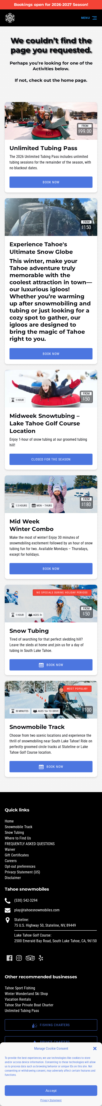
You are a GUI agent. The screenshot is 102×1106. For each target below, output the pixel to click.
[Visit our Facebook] (9, 958)
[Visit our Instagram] (19, 958)
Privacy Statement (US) (22, 872)
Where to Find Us (18, 838)
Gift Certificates (17, 855)
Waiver (10, 849)
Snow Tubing (29, 630)
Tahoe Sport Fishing (20, 988)
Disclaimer (13, 878)
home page (73, 80)
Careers (11, 861)
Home (9, 821)
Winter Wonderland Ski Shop (26, 993)
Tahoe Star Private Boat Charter (29, 1005)
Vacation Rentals (18, 999)
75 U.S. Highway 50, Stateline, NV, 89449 (45, 925)
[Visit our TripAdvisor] (30, 958)
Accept (51, 1091)
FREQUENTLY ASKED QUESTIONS (30, 844)
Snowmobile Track (37, 727)
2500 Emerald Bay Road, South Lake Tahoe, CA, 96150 (55, 941)
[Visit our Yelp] (41, 958)
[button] (95, 1048)
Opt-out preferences (20, 866)
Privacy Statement (51, 1100)
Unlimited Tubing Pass (43, 148)
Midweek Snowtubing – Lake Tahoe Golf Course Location (44, 423)
